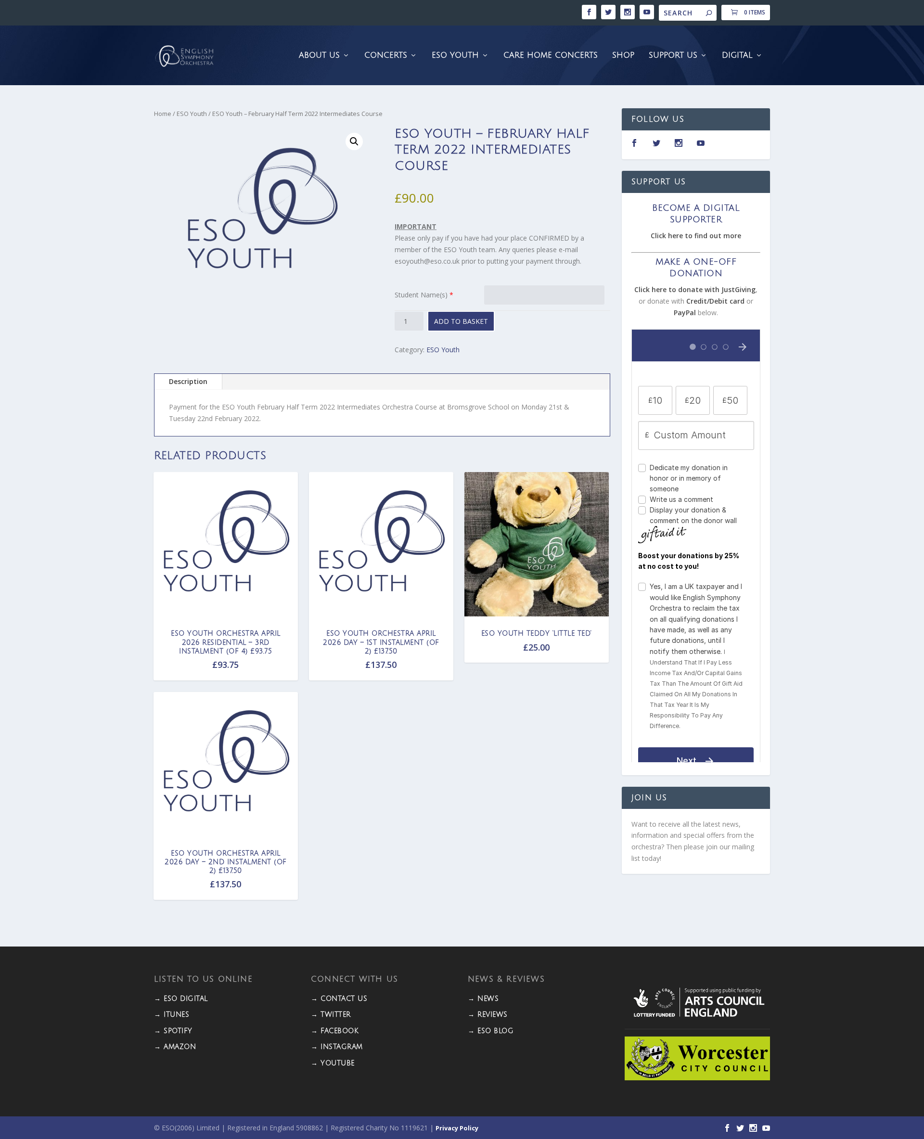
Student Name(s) (421, 294)
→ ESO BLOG (490, 1031)
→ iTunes (171, 1014)
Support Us (673, 55)
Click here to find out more (696, 235)
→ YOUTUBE (333, 1063)
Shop (623, 55)
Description (188, 381)
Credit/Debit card (715, 301)
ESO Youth (455, 55)
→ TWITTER (331, 1014)
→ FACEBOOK (335, 1031)
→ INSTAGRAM (337, 1046)
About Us (319, 55)
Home (162, 113)
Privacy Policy (457, 1128)
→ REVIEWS (488, 1014)
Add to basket (461, 321)
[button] (354, 141)
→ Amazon (175, 1046)
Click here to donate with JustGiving (695, 289)
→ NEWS (483, 998)
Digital (737, 55)
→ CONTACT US (339, 998)
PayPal (685, 312)
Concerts (385, 55)
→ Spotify (173, 1031)
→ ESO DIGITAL (181, 998)
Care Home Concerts (550, 55)
